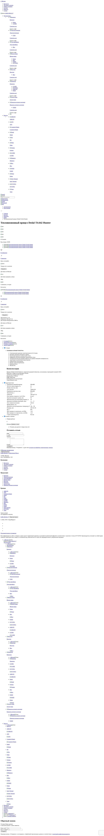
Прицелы (6, 216)
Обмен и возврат (8, 6)
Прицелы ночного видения (11, 485)
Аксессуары (7, 345)
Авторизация (7, 206)
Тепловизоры (7, 16)
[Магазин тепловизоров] (7, 450)
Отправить (3, 831)
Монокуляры (7, 479)
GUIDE (15, 23)
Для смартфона (7, 478)
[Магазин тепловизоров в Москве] (4, 198)
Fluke (5, 498)
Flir (4, 496)
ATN (5, 492)
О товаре (6, 341)
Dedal (14, 90)
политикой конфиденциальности (61, 834)
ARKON (15, 89)
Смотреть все (13, 26)
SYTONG (15, 63)
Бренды (6, 115)
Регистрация (7, 208)
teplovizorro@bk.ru (14, 453)
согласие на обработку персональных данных (41, 447)
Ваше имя (3, 828)
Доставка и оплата (8, 5)
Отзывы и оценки (8, 343)
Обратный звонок (5, 451)
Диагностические (8, 477)
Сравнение (10, 813)
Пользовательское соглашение (8, 533)
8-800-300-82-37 (9, 13)
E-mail (8, 435)
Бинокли (6, 475)
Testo (5, 510)
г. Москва (3, 1)
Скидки (6, 8)
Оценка (9, 436)
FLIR (14, 35)
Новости (6, 9)
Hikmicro (6, 502)
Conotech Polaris (8, 494)
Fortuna (5, 499)
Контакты (6, 3)
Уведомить (3, 269)
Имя (8, 433)
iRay (14, 47)
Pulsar (14, 22)
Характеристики (8, 342)
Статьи (5, 10)
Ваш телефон (4, 829)
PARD (14, 61)
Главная (6, 213)
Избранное (12, 815)
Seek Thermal (7, 507)
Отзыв (8, 444)
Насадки (6, 481)
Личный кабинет (11, 816)
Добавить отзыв (15, 424)
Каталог (6, 215)
